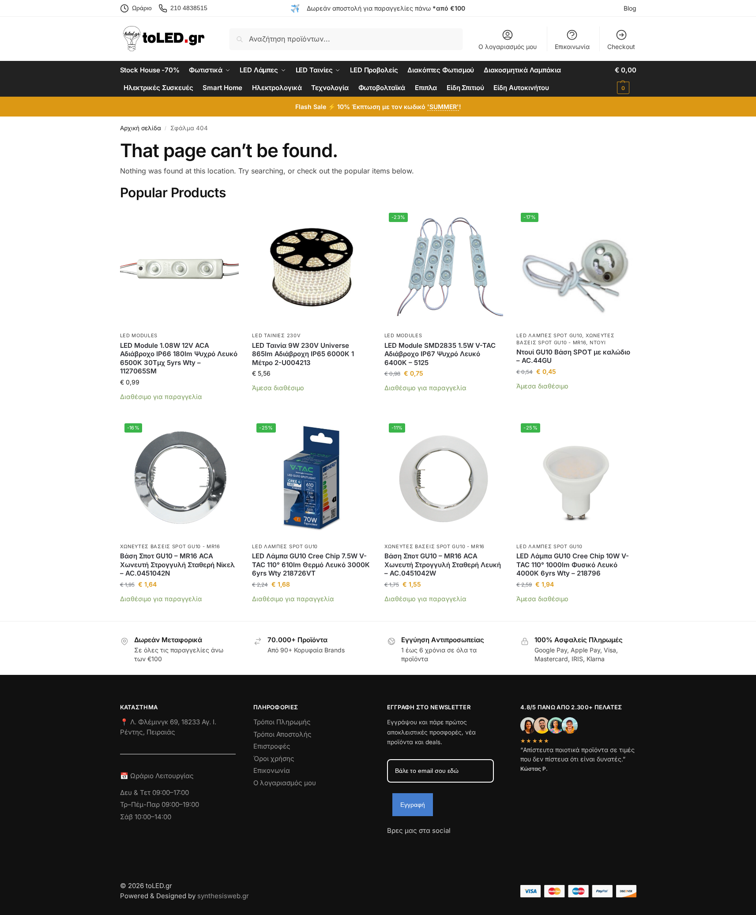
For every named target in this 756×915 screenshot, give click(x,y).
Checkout (621, 46)
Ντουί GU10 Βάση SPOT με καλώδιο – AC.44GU (573, 356)
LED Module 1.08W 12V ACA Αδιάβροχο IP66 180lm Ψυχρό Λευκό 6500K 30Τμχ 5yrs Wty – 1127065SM (178, 358)
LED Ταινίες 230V (276, 335)
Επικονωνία (271, 770)
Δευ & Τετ (136, 792)
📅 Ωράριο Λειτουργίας (157, 776)
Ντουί (598, 342)
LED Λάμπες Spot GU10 (549, 335)
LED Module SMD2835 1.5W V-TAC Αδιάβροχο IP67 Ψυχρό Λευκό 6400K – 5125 (440, 354)
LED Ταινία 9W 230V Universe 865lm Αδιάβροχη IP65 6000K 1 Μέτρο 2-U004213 (303, 354)
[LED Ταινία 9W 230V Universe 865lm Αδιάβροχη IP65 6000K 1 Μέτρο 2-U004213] (311, 268)
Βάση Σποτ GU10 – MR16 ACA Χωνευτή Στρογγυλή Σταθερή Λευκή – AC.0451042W (442, 564)
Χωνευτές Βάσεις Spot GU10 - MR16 (170, 546)
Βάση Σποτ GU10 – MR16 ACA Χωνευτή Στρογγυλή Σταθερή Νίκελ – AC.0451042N (177, 564)
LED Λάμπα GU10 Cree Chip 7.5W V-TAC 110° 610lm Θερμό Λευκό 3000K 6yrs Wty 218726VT (311, 564)
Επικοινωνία (572, 46)
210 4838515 (188, 7)
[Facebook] (391, 847)
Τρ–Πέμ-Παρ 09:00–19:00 (159, 804)
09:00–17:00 (170, 792)
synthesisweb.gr (223, 896)
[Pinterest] (473, 847)
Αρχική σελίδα (140, 128)
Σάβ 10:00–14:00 (145, 817)
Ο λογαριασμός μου (507, 46)
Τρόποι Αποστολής (282, 734)
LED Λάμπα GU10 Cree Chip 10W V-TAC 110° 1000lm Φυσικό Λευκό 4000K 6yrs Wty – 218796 (572, 564)
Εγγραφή (412, 804)
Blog (630, 8)
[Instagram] (410, 847)
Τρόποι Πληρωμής (282, 722)
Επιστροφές (271, 746)
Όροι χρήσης (273, 758)
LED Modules (139, 335)
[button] (625, 79)
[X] (441, 847)
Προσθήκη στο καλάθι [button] (179, 410)
